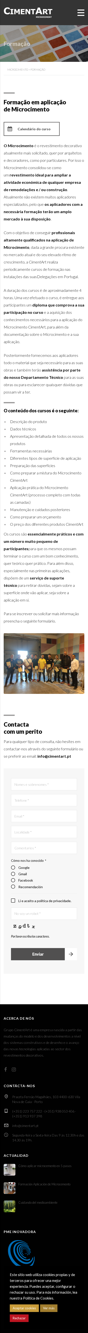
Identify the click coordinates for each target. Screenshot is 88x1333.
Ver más (49, 1308)
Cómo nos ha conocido (28, 861)
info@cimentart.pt (25, 1126)
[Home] (28, 12)
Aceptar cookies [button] (24, 1308)
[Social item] (5, 1069)
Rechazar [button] (19, 1318)
